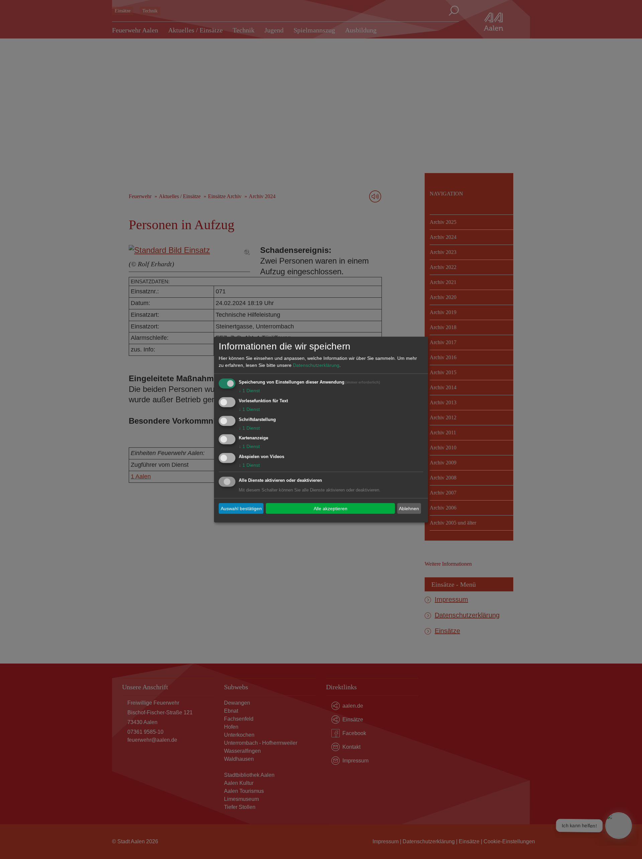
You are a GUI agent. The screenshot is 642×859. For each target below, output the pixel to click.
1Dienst (249, 390)
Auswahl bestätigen (241, 508)
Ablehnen (409, 508)
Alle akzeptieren (330, 508)
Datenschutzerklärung (316, 365)
